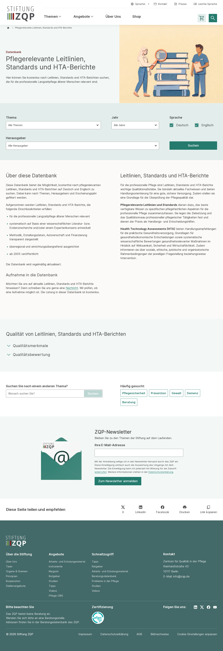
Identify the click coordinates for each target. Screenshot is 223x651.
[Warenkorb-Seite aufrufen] (202, 18)
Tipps (52, 585)
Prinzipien (11, 576)
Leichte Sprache (207, 3)
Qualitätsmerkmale (30, 345)
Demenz (192, 393)
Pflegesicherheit (133, 393)
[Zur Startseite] (21, 13)
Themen (53, 16)
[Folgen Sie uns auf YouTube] (215, 607)
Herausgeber (16, 138)
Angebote (84, 16)
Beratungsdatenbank (104, 576)
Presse (183, 3)
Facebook (162, 512)
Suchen (193, 145)
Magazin (54, 571)
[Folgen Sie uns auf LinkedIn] (195, 607)
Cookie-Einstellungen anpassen (197, 634)
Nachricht (72, 288)
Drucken (184, 512)
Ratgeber (54, 576)
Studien (53, 581)
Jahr (115, 117)
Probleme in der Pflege (105, 581)
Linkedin (140, 512)
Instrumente (56, 566)
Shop (136, 16)
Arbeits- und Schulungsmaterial (67, 561)
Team (9, 566)
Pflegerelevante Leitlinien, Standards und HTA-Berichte (43, 27)
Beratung (128, 402)
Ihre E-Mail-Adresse (110, 445)
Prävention (158, 393)
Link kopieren (208, 512)
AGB (139, 634)
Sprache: (140, 3)
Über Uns (113, 16)
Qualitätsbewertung (31, 354)
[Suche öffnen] (213, 18)
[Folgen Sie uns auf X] (202, 607)
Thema (11, 117)
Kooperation (13, 581)
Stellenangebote (16, 585)
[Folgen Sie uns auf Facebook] (208, 607)
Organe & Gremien (17, 571)
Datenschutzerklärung (160, 472)
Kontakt (162, 3)
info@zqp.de (181, 576)
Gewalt (176, 393)
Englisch (207, 125)
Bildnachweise (160, 634)
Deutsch (182, 125)
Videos (53, 590)
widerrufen (101, 472)
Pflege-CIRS (56, 595)
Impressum (85, 634)
